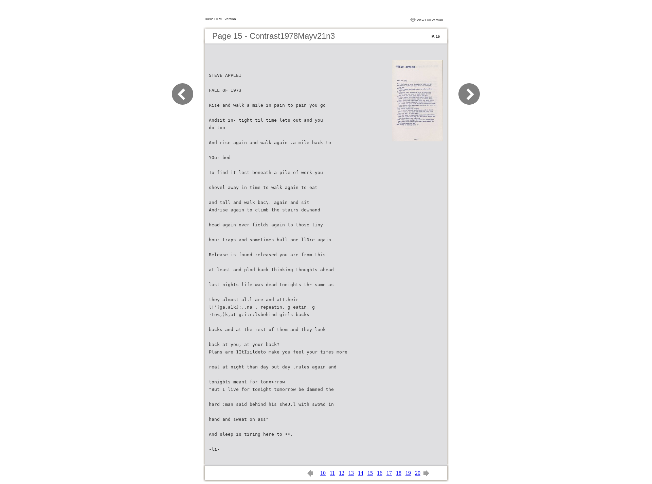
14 (360, 473)
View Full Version (430, 20)
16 (379, 473)
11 (332, 473)
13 (351, 473)
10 (323, 473)
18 (398, 473)
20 (417, 473)
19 (408, 473)
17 (389, 473)
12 (341, 473)
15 (370, 473)
